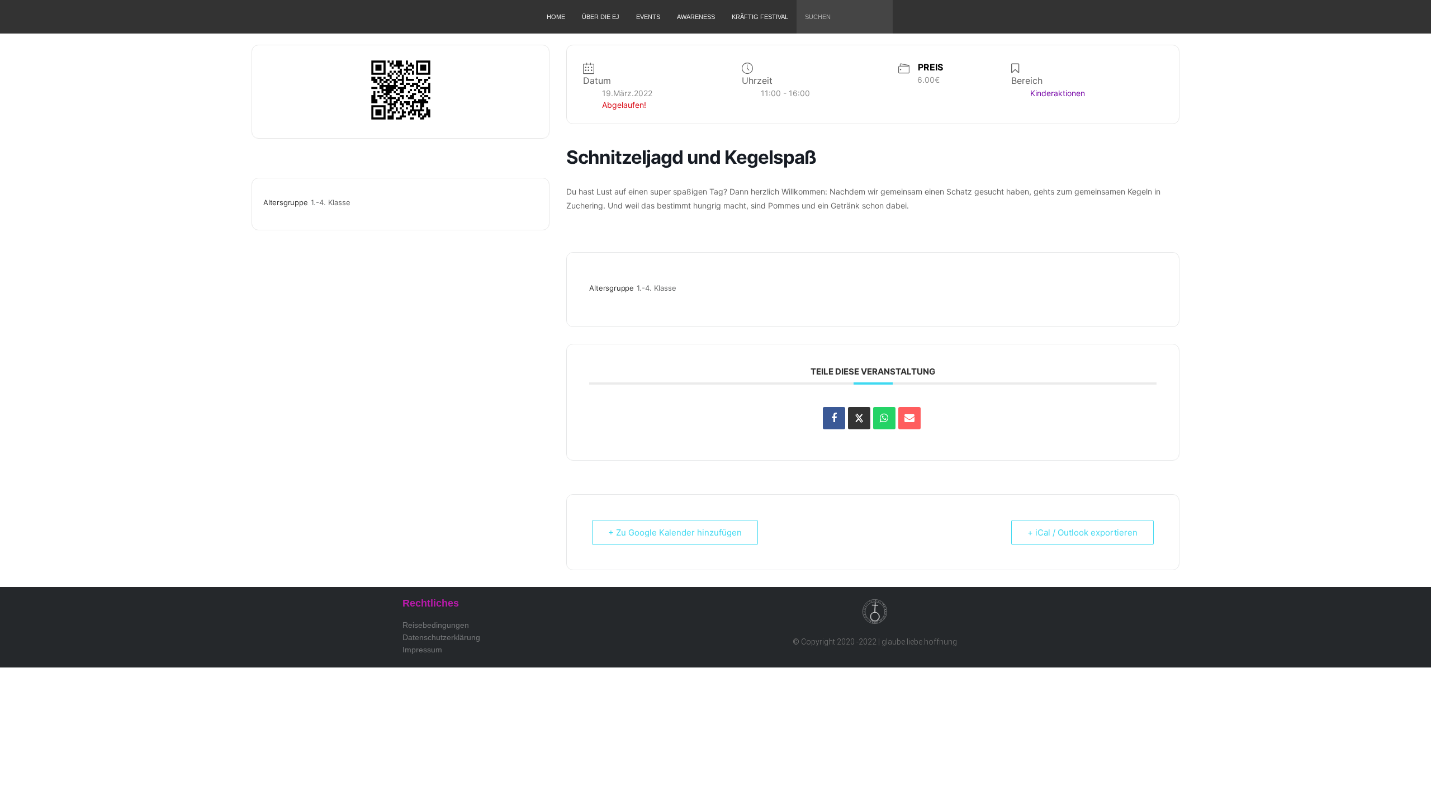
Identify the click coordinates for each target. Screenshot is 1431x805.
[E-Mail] (909, 418)
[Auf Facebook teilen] (834, 418)
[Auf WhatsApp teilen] (884, 418)
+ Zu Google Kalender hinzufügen (675, 532)
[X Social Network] (859, 418)
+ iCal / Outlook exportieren (1082, 532)
